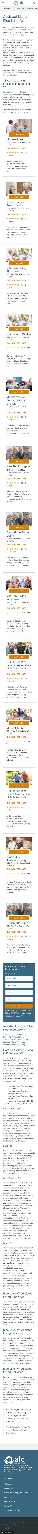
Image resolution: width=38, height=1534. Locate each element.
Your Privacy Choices (12, 1510)
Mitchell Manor (16, 728)
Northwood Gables (18, 334)
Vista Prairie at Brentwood (15, 204)
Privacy (24, 1470)
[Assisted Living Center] (19, 3)
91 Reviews (10, 420)
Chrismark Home (17, 923)
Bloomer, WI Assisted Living (14, 1045)
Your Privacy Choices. (11, 1472)
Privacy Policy (14, 1011)
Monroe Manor (16, 139)
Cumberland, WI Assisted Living (15, 1040)
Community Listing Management (16, 1493)
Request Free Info (19, 1006)
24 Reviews (11, 552)
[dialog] (7, 1532)
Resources (8, 1497)
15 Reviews (10, 681)
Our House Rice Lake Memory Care (18, 792)
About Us (7, 1484)
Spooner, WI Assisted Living (14, 1042)
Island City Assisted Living (16, 858)
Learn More (19, 134)
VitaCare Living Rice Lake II (16, 270)
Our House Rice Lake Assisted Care (18, 663)
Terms (30, 1470)
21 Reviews (10, 221)
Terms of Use (9, 1506)
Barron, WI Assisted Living (13, 1037)
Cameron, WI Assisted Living (14, 1034)
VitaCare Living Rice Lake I (16, 597)
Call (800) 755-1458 (16, 148)
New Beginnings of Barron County (18, 468)
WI (15, 8)
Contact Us (8, 1488)
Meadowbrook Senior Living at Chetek (16, 400)
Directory (10, 8)
